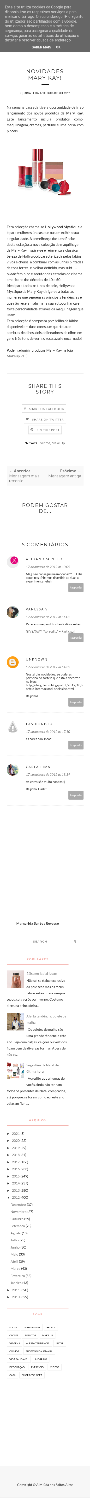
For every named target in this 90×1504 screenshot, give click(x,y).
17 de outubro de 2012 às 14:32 (48, 667)
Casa (12, 1375)
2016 (16, 1169)
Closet (13, 1335)
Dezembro (18, 1205)
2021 (16, 1133)
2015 (16, 1176)
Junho (15, 1247)
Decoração (17, 1367)
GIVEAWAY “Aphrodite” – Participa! (50, 631)
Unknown (37, 659)
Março (15, 1268)
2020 (16, 1140)
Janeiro (16, 1283)
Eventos (44, 443)
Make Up (58, 443)
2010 (16, 1297)
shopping (41, 1359)
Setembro (18, 1226)
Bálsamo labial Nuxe (41, 973)
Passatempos (32, 1327)
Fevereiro (18, 1276)
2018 (16, 1155)
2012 (16, 1197)
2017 (16, 1162)
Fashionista (39, 724)
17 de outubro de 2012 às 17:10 (48, 731)
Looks (13, 1327)
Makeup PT (16, 356)
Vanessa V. (37, 609)
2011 (16, 1290)
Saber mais (41, 47)
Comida (14, 1351)
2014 (16, 1183)
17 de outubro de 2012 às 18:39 (48, 774)
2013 (16, 1190)
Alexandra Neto (44, 559)
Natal (59, 1343)
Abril (14, 1261)
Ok (58, 47)
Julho (15, 1240)
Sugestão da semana (39, 1351)
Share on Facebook (46, 409)
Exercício (37, 1367)
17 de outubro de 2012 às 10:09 (48, 567)
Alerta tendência (37, 1343)
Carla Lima (38, 766)
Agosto (16, 1233)
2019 (16, 1148)
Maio (14, 1254)
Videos (54, 1367)
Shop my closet (32, 1375)
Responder (76, 587)
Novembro (19, 1212)
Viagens (14, 1343)
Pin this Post (48, 430)
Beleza (51, 1327)
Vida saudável (18, 1359)
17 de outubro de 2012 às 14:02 (48, 617)
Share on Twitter (48, 419)
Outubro (17, 1219)
